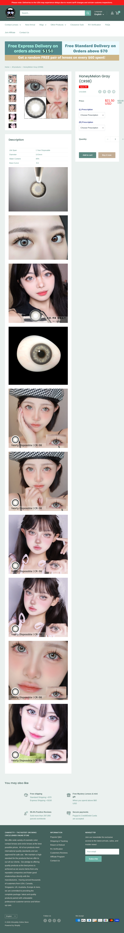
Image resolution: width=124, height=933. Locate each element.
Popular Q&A (56, 837)
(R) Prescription (86, 122)
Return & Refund (57, 845)
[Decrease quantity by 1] (107, 139)
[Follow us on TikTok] (59, 920)
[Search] (88, 13)
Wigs (41, 25)
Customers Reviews (59, 853)
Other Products (57, 25)
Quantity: (83, 139)
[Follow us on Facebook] (45, 920)
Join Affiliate (10, 32)
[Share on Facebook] (100, 91)
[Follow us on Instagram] (54, 920)
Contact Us (24, 32)
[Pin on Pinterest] (104, 91)
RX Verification (94, 25)
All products (16, 67)
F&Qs (107, 25)
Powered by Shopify (12, 925)
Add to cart (87, 155)
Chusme (82, 92)
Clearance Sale (77, 25)
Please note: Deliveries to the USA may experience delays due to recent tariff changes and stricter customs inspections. (62, 2)
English (9, 916)
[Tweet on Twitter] (109, 91)
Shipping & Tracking (59, 841)
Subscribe (93, 859)
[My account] (112, 13)
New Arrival (30, 25)
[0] (117, 13)
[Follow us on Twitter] (49, 920)
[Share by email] (113, 91)
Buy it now (106, 155)
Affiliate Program (57, 857)
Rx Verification (56, 849)
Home (7, 67)
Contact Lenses (11, 25)
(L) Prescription (86, 109)
